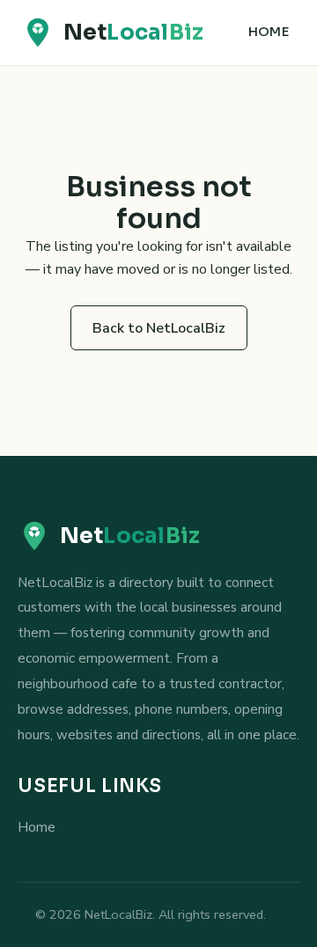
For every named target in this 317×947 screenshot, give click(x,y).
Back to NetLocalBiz (158, 328)
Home (268, 32)
